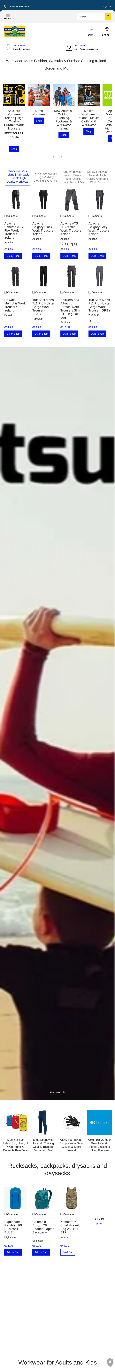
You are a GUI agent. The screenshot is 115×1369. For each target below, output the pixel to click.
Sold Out (68, 1252)
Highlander (10, 1237)
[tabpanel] (57, 262)
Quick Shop (13, 255)
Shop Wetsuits (57, 1092)
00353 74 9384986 (19, 6)
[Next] (61, 157)
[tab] (17, 177)
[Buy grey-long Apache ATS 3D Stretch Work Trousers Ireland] (71, 200)
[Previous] (54, 157)
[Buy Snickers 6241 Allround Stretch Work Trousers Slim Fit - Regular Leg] (71, 276)
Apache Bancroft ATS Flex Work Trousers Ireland (13, 230)
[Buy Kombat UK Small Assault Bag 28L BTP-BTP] (71, 1198)
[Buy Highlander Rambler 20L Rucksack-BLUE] (15, 1198)
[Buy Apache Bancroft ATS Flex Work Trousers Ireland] (15, 200)
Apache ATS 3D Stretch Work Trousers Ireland (70, 229)
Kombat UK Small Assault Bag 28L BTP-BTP (70, 1227)
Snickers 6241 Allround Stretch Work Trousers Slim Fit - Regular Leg (70, 308)
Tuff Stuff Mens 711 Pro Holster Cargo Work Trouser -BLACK (43, 307)
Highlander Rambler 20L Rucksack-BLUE (13, 1227)
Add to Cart (13, 1252)
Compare (12, 216)
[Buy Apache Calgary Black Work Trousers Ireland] (43, 200)
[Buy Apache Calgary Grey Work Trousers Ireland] (99, 200)
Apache (8, 242)
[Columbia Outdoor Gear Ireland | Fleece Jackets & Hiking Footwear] (99, 1122)
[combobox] (91, 16)
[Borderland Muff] (14, 31)
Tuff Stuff (37, 318)
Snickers (65, 322)
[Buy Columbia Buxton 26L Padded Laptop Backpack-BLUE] (43, 1198)
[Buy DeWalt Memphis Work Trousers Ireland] (15, 276)
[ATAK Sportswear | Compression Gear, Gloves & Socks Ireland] (71, 1122)
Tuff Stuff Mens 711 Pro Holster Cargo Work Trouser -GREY (99, 305)
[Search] (108, 16)
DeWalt (8, 315)
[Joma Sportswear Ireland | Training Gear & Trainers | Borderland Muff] (43, 1122)
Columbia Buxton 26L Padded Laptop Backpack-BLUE (43, 1229)
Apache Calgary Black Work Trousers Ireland (42, 229)
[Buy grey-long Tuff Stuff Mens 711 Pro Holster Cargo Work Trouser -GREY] (99, 276)
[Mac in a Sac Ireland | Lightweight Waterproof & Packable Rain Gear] (15, 1122)
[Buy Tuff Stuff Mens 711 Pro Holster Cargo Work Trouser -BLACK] (43, 276)
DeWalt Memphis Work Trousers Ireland (15, 305)
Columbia (37, 1240)
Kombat (64, 1237)
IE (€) (105, 6)
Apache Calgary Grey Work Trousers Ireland (98, 229)
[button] (91, 35)
